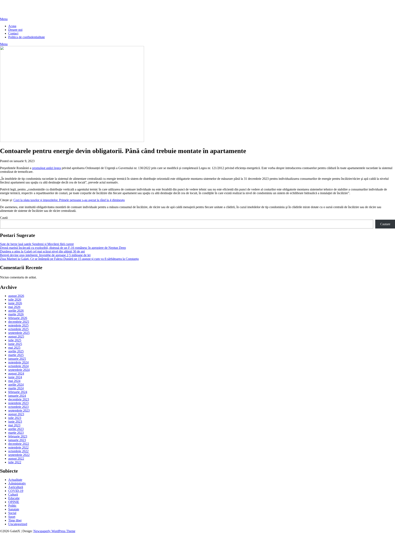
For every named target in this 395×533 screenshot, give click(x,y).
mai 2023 (14, 425)
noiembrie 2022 (18, 447)
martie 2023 (16, 432)
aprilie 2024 (16, 384)
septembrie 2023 (19, 410)
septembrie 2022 (19, 455)
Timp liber (15, 520)
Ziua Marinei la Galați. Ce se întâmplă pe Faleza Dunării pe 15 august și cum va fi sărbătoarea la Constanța (69, 259)
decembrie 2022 (18, 443)
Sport (11, 516)
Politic (12, 505)
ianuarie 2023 (17, 440)
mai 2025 (14, 347)
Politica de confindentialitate (26, 37)
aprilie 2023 (16, 429)
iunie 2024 (15, 377)
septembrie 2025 (19, 333)
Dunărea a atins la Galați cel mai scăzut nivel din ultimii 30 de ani (42, 251)
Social (12, 513)
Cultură (13, 494)
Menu (4, 19)
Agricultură (15, 487)
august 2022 (16, 458)
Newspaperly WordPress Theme (54, 531)
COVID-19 (15, 491)
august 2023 (16, 414)
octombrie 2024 (18, 366)
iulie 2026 (14, 299)
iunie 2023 (15, 421)
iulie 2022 (14, 462)
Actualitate (15, 479)
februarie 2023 (17, 436)
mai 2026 (14, 307)
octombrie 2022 (18, 451)
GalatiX (5, 5)
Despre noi (15, 29)
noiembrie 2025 (18, 325)
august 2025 (16, 336)
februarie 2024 (17, 392)
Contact (13, 33)
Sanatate (13, 509)
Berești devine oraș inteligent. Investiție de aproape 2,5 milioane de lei (45, 255)
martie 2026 (16, 314)
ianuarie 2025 (17, 358)
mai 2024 (14, 381)
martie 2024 (16, 388)
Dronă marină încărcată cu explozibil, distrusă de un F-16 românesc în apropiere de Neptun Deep (63, 247)
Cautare (385, 224)
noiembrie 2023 (18, 403)
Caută (4, 217)
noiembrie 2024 (18, 362)
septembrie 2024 (19, 369)
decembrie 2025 (18, 321)
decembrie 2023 (18, 399)
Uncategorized (17, 524)
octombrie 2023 (18, 406)
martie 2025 (16, 355)
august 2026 (16, 296)
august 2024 (16, 373)
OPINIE (13, 502)
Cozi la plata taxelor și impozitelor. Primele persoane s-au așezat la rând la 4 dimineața (69, 200)
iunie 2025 (15, 344)
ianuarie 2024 (17, 395)
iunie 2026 (15, 303)
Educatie (14, 498)
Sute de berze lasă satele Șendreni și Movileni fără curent (37, 244)
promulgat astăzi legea (46, 168)
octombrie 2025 (18, 329)
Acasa (12, 26)
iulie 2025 (14, 340)
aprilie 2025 (16, 351)
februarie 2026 (17, 318)
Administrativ (17, 483)
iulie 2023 (14, 418)
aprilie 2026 (16, 310)
